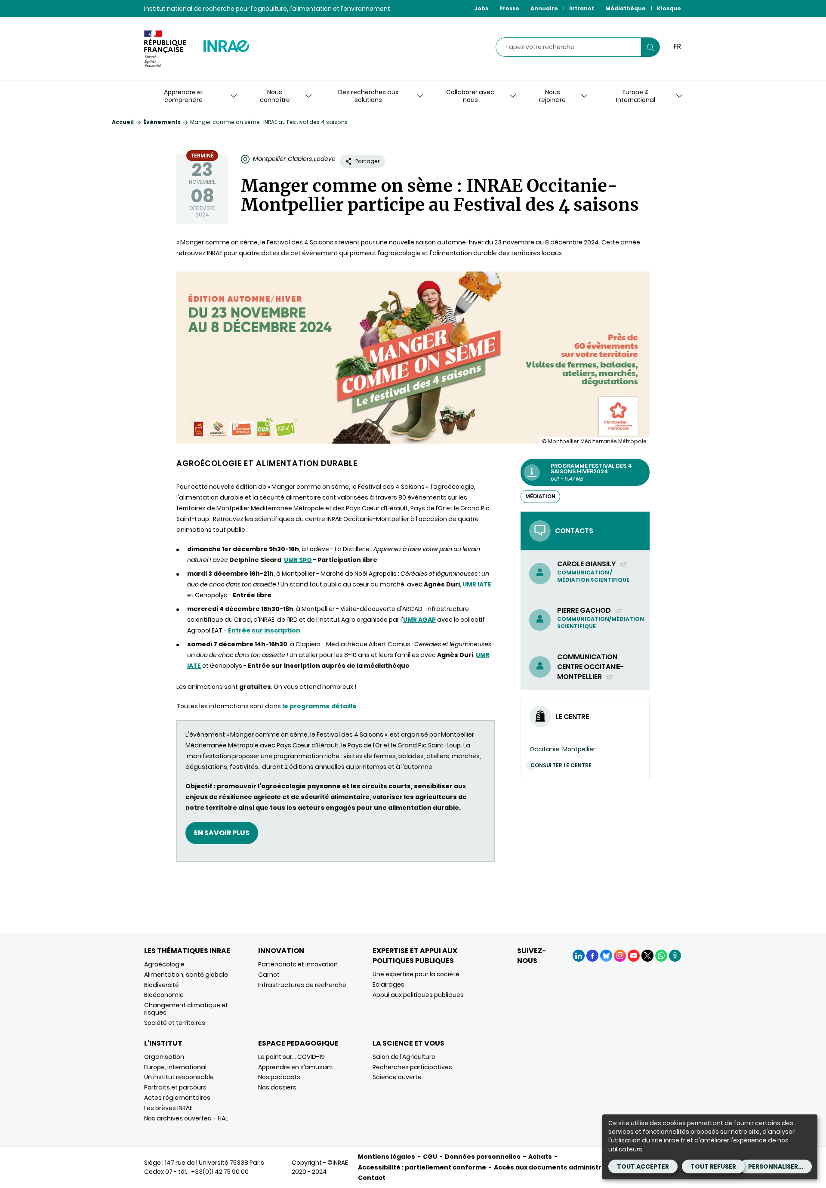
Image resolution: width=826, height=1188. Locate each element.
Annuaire (544, 8)
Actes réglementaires (177, 1097)
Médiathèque (625, 8)
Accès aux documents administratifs (555, 1167)
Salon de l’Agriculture (404, 1056)
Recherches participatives (412, 1067)
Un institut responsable (179, 1077)
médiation (540, 496)
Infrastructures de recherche (302, 985)
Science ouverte (397, 1077)
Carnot (269, 974)
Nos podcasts (279, 1077)
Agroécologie (164, 964)
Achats (540, 1156)
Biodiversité (161, 985)
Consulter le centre (561, 765)
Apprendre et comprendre (183, 96)
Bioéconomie (164, 995)
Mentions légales (386, 1156)
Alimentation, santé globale (186, 974)
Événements (162, 122)
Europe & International (635, 96)
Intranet (581, 8)
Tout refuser (713, 1166)
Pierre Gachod (584, 610)
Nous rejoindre (552, 96)
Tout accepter (643, 1166)
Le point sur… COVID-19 (291, 1056)
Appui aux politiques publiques (418, 995)
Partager (367, 161)
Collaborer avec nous (470, 96)
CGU (430, 1156)
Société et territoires (174, 1022)
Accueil (123, 122)
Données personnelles (483, 1156)
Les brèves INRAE (168, 1108)
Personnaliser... (775, 1166)
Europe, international (175, 1067)
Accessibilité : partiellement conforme (422, 1167)
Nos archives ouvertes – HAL (186, 1118)
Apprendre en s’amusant (295, 1067)
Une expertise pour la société (416, 974)
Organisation (164, 1056)
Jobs (481, 8)
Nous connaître (275, 96)
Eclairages (388, 984)
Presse (509, 8)
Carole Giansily (587, 564)
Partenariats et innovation (298, 964)
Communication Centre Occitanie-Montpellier (590, 667)
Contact (371, 1177)
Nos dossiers (277, 1087)
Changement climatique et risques (186, 1009)
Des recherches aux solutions (368, 96)
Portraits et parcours (175, 1087)
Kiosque (669, 8)
